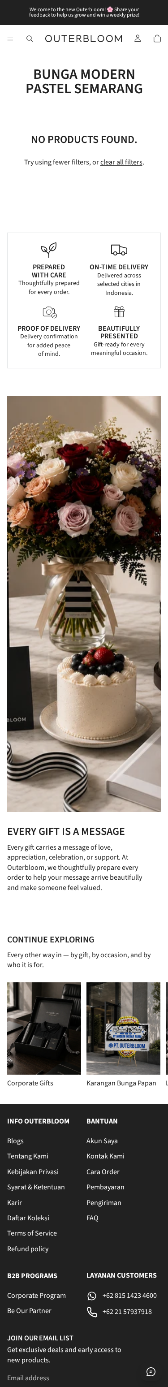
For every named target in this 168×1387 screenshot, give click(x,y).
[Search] (29, 38)
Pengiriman (103, 1202)
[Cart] (157, 38)
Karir (14, 1202)
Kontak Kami (105, 1156)
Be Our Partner (29, 1311)
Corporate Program (36, 1296)
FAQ (92, 1218)
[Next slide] (150, 1035)
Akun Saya (102, 1141)
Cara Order (103, 1171)
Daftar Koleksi (28, 1218)
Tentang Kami (27, 1156)
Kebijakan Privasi (33, 1171)
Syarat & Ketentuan (36, 1187)
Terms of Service (32, 1233)
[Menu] (10, 38)
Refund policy (27, 1248)
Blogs (15, 1141)
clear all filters (121, 162)
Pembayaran (105, 1187)
